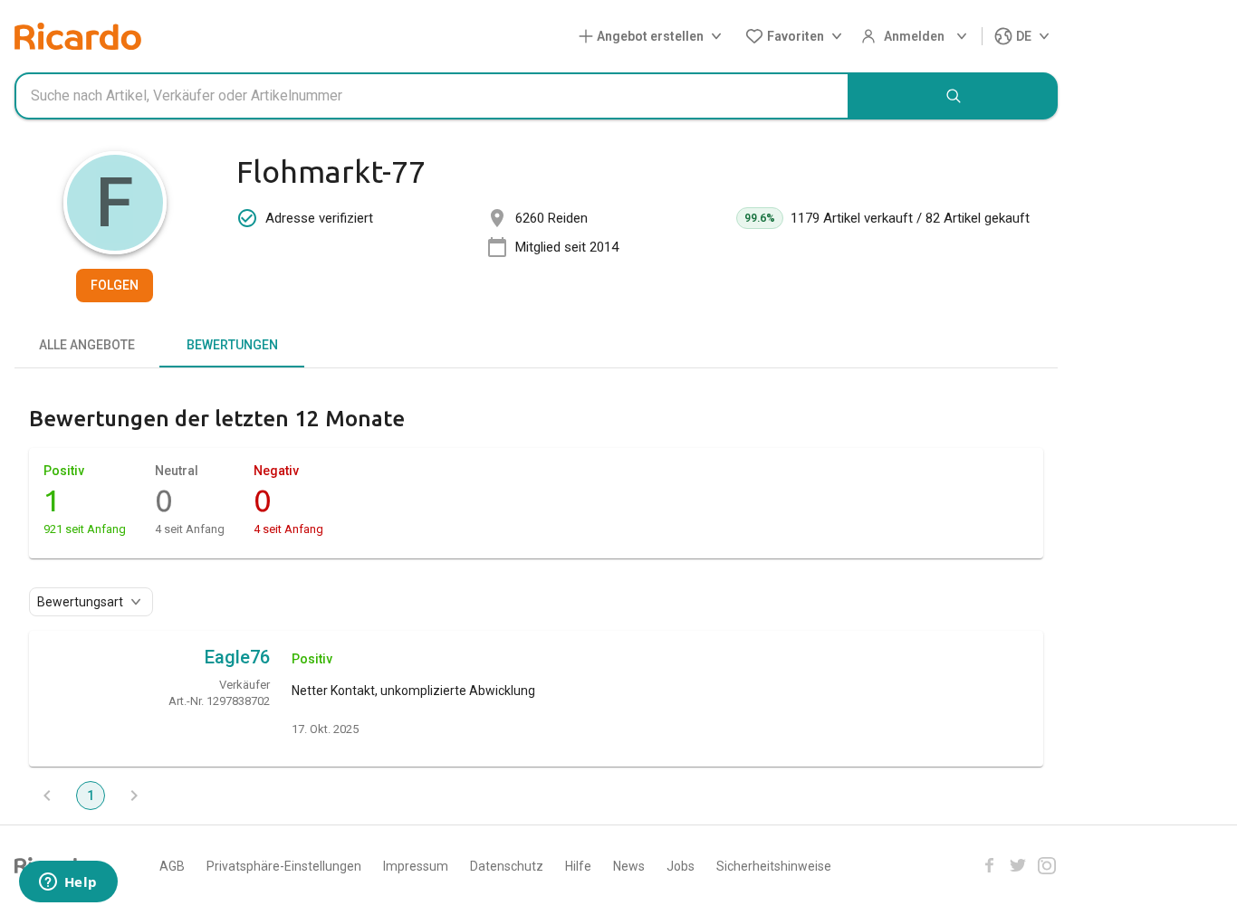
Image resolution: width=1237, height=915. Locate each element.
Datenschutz (506, 866)
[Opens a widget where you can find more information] (68, 883)
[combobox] (431, 95)
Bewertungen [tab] (232, 345)
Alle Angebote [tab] (87, 345)
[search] (953, 95)
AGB (172, 866)
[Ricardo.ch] (77, 36)
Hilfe (578, 866)
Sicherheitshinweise (773, 866)
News (629, 866)
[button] (654, 37)
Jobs (680, 866)
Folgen (115, 285)
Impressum (415, 866)
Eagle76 (237, 657)
